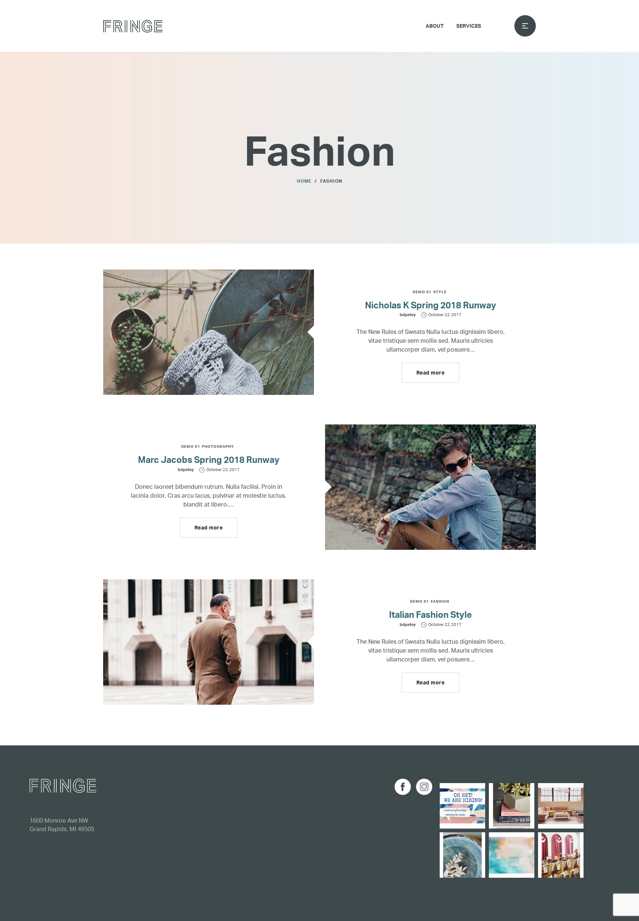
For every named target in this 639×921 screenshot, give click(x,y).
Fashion (440, 601)
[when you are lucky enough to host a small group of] (561, 855)
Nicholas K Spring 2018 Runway (430, 305)
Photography (218, 446)
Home (304, 181)
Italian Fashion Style (430, 614)
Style (440, 291)
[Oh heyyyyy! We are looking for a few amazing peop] (462, 806)
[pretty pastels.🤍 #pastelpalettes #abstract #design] (511, 855)
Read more (430, 372)
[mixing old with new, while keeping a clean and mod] (561, 806)
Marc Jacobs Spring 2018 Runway (209, 459)
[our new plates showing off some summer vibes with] (462, 855)
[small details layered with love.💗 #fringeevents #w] (511, 806)
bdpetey (408, 314)
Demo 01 (422, 291)
